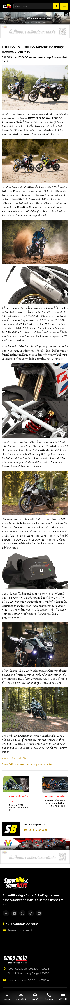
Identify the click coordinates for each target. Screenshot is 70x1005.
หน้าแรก (7, 999)
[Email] (39, 913)
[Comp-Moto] (15, 959)
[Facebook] (6, 913)
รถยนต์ (35, 999)
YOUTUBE (63, 999)
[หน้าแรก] (7, 995)
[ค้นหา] (56, 6)
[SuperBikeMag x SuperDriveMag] (17, 883)
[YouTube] (14, 913)
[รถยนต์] (35, 995)
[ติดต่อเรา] (49, 995)
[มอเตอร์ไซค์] (21, 995)
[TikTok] (31, 913)
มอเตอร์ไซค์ (21, 999)
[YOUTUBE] (63, 995)
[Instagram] (22, 913)
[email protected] (35, 830)
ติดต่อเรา (49, 999)
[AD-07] (35, 31)
